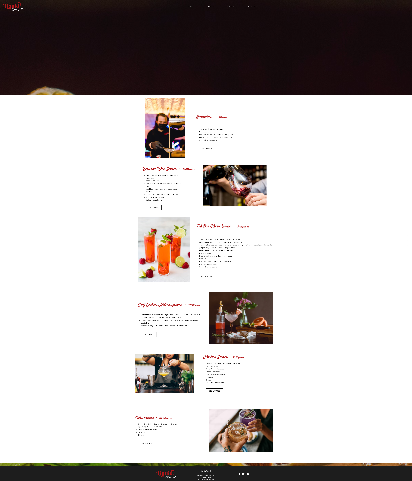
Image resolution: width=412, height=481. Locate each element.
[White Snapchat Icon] (408, 245)
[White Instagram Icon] (408, 240)
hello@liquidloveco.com (206, 475)
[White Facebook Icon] (408, 235)
